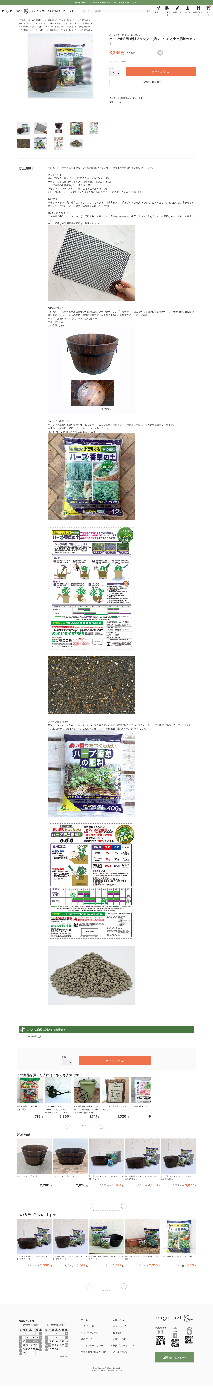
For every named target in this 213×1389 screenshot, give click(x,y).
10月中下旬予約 (23, 30)
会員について (119, 1326)
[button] (101, 1126)
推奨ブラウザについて (124, 1345)
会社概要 (117, 1332)
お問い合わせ (119, 1339)
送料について (115, 102)
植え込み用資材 (35, 20)
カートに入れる (161, 71)
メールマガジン (120, 1351)
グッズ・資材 (37, 23)
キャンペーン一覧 (90, 1332)
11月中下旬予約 (23, 23)
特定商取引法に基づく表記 (94, 1351)
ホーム (84, 1319)
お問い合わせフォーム (174, 1357)
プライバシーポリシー (92, 1345)
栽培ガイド (86, 1339)
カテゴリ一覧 (87, 1326)
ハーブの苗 (21, 20)
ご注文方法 (118, 1319)
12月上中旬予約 (23, 27)
